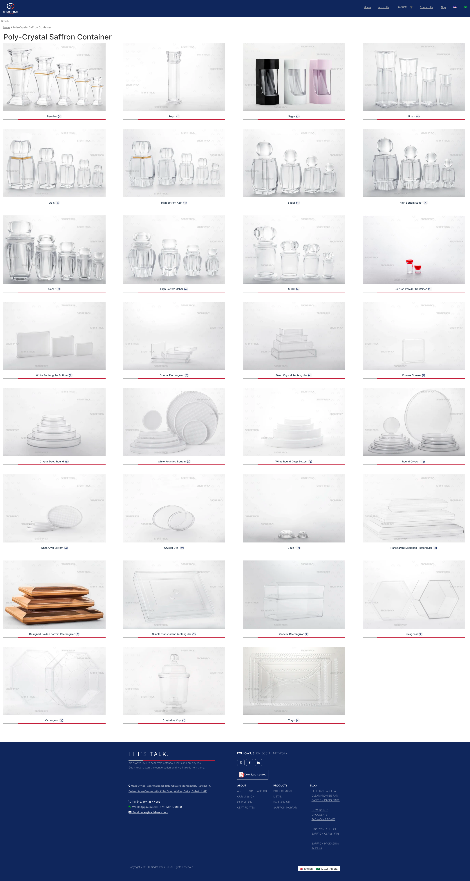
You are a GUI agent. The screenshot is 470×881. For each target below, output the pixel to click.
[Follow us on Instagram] (241, 762)
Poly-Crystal (282, 791)
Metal (277, 796)
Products (402, 6)
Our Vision (244, 802)
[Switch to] (455, 7)
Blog (443, 7)
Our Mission (245, 796)
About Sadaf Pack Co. (252, 791)
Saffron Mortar (285, 807)
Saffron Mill (282, 802)
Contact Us (426, 7)
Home (367, 7)
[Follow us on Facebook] (249, 762)
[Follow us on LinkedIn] (258, 762)
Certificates (246, 807)
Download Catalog (255, 774)
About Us (383, 7)
